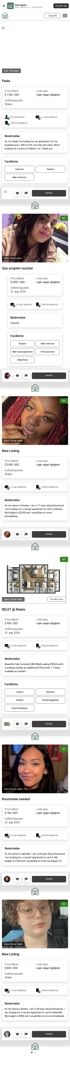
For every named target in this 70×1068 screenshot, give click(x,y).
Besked (49, 193)
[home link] (5, 16)
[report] (26, 193)
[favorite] (17, 193)
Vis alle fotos (56, 599)
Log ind (52, 15)
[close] (3, 5)
